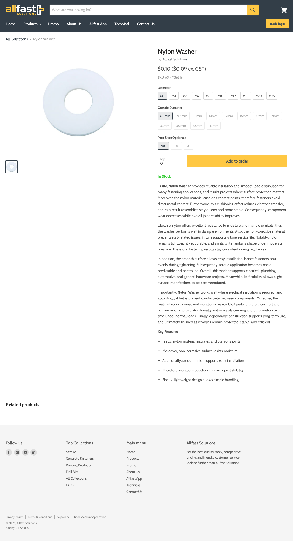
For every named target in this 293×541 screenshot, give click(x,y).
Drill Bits (72, 472)
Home (11, 24)
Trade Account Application (90, 517)
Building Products (78, 465)
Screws (71, 452)
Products (30, 24)
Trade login (277, 24)
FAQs (70, 485)
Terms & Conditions (40, 517)
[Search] (253, 10)
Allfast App (98, 24)
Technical (121, 24)
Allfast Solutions (175, 59)
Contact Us (146, 24)
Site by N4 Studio (17, 528)
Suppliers (63, 517)
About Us (74, 24)
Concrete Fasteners (80, 459)
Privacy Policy (14, 517)
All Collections (17, 39)
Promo (53, 24)
